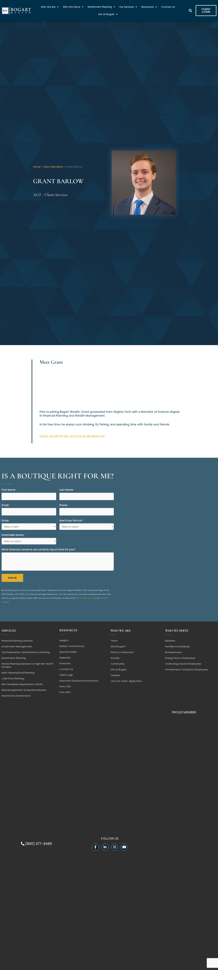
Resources (147, 6)
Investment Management (17, 646)
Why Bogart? (118, 646)
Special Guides (68, 652)
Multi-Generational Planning (18, 672)
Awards (115, 658)
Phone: (64, 505)
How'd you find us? (71, 520)
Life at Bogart (106, 14)
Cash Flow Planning (13, 678)
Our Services (126, 6)
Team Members (53, 167)
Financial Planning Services (17, 640)
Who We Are (48, 6)
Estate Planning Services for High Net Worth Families (27, 665)
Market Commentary (71, 646)
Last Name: (67, 489)
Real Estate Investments (16, 695)
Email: (6, 505)
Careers (115, 675)
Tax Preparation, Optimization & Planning (26, 652)
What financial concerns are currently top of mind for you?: (38, 549)
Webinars (65, 657)
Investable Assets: (14, 535)
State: (5, 520)
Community (118, 663)
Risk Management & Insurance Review (24, 690)
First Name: (10, 489)
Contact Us (168, 6)
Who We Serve (71, 6)
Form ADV (65, 692)
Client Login (66, 675)
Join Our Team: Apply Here (126, 681)
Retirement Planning (100, 6)
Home (37, 167)
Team (114, 640)
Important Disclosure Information (79, 680)
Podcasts (65, 663)
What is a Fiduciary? (122, 652)
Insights (63, 640)
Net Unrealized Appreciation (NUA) (22, 684)
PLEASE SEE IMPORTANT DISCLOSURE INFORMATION (72, 436)
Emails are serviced (86, 598)
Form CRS (65, 686)
